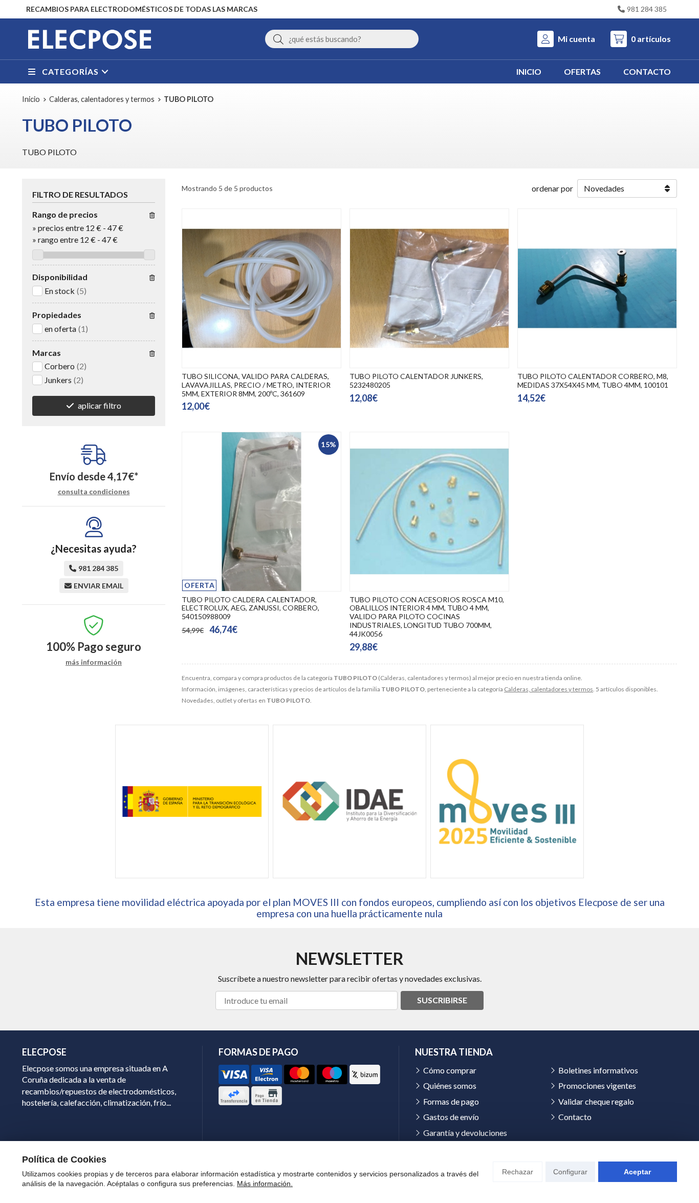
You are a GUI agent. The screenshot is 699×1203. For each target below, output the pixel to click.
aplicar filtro (99, 405)
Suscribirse (442, 1000)
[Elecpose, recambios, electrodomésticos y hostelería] (89, 39)
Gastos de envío (451, 1117)
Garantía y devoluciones (465, 1132)
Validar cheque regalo (596, 1101)
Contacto (575, 1117)
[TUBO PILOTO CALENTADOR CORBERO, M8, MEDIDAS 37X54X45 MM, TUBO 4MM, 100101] (597, 288)
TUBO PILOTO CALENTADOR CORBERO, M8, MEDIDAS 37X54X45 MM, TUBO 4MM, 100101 (592, 380)
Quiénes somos (449, 1085)
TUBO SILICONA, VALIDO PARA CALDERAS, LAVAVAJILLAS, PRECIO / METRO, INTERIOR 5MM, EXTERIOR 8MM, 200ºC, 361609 (256, 385)
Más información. (265, 1183)
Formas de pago (451, 1101)
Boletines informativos (598, 1070)
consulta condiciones (94, 492)
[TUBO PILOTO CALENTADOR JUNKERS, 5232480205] (429, 288)
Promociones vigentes (597, 1085)
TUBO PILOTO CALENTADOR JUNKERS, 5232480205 (416, 380)
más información (93, 662)
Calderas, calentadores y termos (548, 689)
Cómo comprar (449, 1070)
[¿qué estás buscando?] (342, 39)
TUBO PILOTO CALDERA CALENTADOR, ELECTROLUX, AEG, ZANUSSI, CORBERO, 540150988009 (250, 608)
